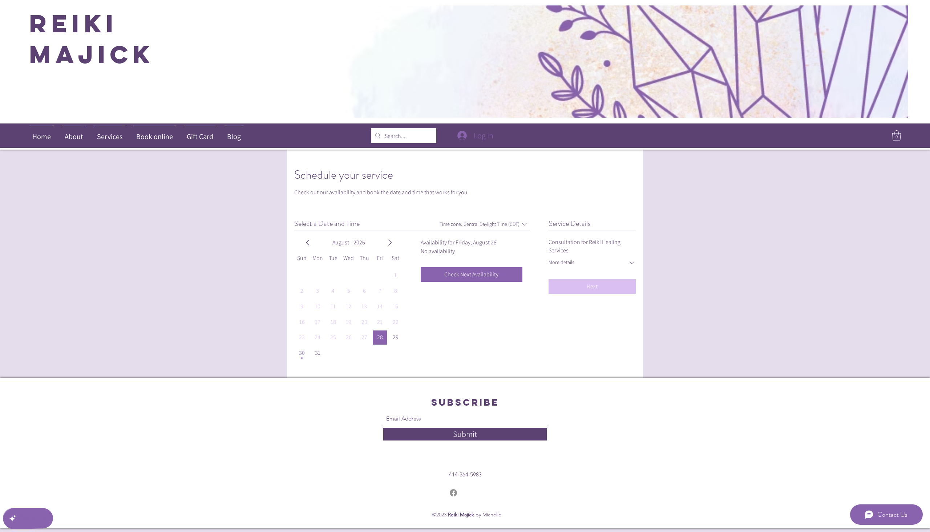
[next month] (389, 242)
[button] (896, 135)
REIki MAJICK (97, 39)
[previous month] (307, 242)
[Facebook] (453, 492)
